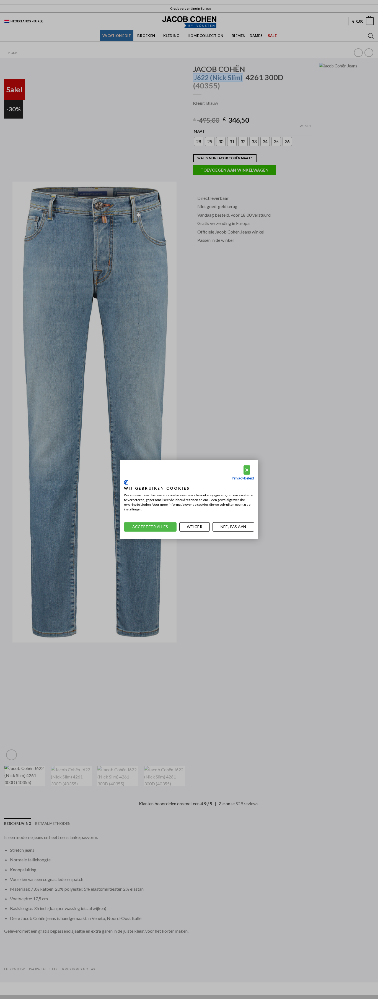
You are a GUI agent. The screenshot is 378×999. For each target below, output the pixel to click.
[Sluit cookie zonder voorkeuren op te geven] (247, 470)
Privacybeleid (243, 478)
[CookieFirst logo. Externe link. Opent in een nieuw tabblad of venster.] (126, 482)
